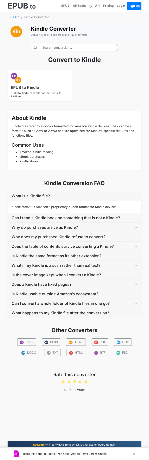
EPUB (65, 6)
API (97, 6)
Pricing (108, 6)
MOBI (51, 342)
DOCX (29, 352)
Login (121, 6)
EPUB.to (14, 17)
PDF (100, 342)
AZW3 (76, 342)
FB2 (122, 352)
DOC (123, 342)
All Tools (79, 6)
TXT (52, 352)
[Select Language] (90, 6)
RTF (100, 352)
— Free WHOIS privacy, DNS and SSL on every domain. (74, 444)
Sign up (134, 6)
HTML (76, 352)
